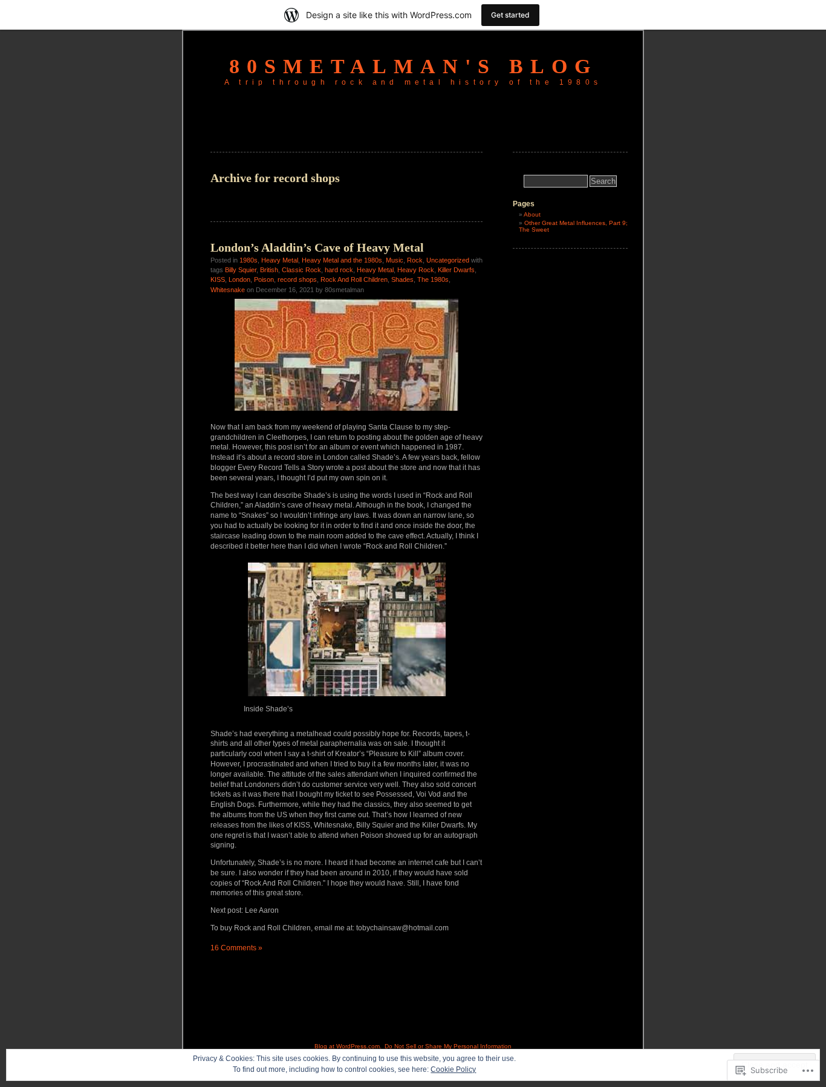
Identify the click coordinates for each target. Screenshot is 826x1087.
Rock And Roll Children (354, 279)
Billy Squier (240, 269)
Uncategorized (447, 260)
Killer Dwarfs (456, 269)
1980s (248, 260)
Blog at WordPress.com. (348, 1046)
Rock (415, 260)
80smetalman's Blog (413, 66)
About (532, 214)
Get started (510, 14)
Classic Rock (301, 269)
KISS (217, 279)
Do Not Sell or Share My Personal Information (448, 1046)
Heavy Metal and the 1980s (342, 260)
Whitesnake (227, 289)
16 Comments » (236, 948)
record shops (297, 279)
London (239, 279)
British (269, 269)
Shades (402, 279)
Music (394, 260)
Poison (264, 279)
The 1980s (433, 279)
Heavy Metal (279, 260)
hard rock (339, 269)
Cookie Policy (453, 1069)
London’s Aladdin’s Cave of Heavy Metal (317, 247)
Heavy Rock (415, 269)
